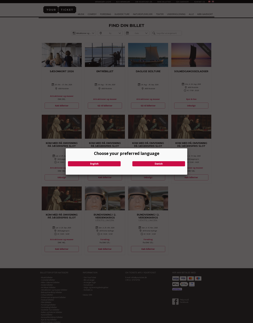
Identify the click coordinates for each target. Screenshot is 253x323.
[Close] (187, 148)
